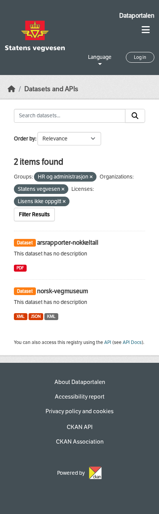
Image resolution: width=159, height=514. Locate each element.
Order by (24, 138)
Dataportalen (136, 15)
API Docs (132, 342)
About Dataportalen (79, 382)
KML (51, 316)
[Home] (11, 89)
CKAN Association (79, 441)
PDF (20, 267)
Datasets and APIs (51, 89)
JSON (36, 316)
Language (100, 57)
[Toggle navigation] (145, 29)
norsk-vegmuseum (62, 291)
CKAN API (80, 427)
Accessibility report (80, 396)
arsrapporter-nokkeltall (67, 242)
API (107, 342)
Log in (140, 57)
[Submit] (135, 116)
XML (21, 316)
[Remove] (91, 177)
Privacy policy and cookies (79, 411)
